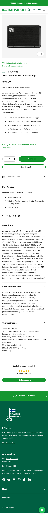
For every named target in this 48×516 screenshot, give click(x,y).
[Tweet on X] (10, 216)
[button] (39, 9)
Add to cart (32, 159)
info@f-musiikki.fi (9, 466)
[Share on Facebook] (14, 216)
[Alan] (42, 510)
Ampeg (4, 72)
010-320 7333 (12, 458)
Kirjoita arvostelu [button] (24, 380)
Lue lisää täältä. (8, 442)
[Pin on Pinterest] (19, 216)
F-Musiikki (10, 508)
